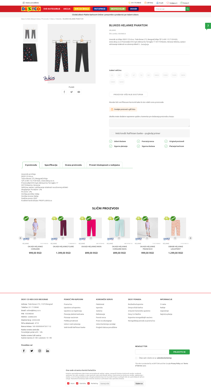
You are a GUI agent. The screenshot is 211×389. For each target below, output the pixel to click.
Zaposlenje (164, 311)
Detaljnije (145, 44)
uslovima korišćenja (164, 358)
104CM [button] (156, 76)
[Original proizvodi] (166, 141)
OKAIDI (133, 9)
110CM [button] (165, 76)
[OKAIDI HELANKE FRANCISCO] (147, 228)
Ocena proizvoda (73, 165)
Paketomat (100, 304)
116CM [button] (174, 76)
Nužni (72, 383)
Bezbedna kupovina (135, 304)
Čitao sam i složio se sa (155, 358)
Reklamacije (100, 314)
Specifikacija (51, 165)
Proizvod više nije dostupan (128, 94)
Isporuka (99, 308)
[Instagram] (39, 350)
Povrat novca (101, 317)
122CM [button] (121, 83)
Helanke (59, 19)
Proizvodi (45, 19)
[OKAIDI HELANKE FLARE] (63, 228)
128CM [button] (183, 76)
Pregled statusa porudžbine (106, 327)
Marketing (94, 383)
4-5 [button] (119, 76)
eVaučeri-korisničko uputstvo (139, 311)
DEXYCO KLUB (117, 9)
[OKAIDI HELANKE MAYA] (91, 228)
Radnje (162, 308)
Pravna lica (68, 304)
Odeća (52, 19)
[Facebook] (64, 92)
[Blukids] (49, 78)
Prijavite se (179, 352)
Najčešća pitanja (166, 314)
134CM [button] (113, 83)
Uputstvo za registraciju (73, 311)
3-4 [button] (112, 76)
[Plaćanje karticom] (166, 146)
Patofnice (99, 9)
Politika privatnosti (71, 321)
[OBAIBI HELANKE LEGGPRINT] (175, 228)
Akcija (66, 9)
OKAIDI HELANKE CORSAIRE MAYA (119, 247)
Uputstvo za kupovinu (72, 308)
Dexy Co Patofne (134, 314)
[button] (35, 238)
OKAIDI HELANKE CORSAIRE (35, 247)
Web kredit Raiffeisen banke (74, 327)
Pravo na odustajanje (104, 321)
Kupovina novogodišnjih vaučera (140, 317)
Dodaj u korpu (36, 267)
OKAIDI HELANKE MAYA (91, 246)
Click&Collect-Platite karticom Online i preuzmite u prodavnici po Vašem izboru (105, 15)
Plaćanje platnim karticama (74, 314)
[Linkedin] (47, 350)
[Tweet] (71, 92)
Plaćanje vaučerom (71, 317)
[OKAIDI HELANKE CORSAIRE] (35, 228)
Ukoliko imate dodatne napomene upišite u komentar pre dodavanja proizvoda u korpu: (141, 117)
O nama (163, 304)
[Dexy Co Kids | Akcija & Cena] (31, 9)
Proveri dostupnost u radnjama (104, 165)
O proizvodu (31, 165)
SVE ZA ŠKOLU (82, 9)
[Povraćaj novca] (138, 141)
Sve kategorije (51, 9)
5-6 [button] (126, 76)
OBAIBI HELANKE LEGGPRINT (175, 247)
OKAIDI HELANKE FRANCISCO (147, 247)
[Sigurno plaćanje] (110, 146)
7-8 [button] (141, 76)
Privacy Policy (175, 363)
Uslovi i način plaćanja (72, 324)
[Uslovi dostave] (110, 141)
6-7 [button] (134, 76)
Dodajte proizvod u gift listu (124, 109)
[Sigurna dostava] (138, 146)
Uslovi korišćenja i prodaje (106, 324)
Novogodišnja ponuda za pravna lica (141, 321)
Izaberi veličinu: (115, 70)
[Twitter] (31, 350)
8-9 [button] (148, 76)
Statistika (82, 383)
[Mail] (78, 92)
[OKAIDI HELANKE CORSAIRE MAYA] (119, 228)
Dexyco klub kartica (135, 308)
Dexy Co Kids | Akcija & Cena (30, 19)
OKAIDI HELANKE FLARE (63, 246)
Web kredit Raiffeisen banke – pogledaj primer (137, 133)
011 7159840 (34, 307)
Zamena (99, 311)
